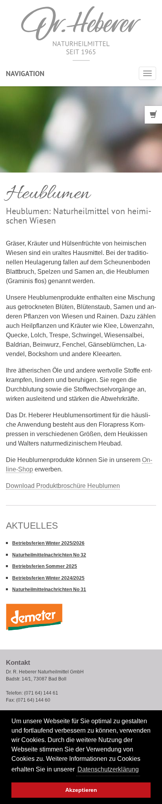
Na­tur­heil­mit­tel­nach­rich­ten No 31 (49, 589)
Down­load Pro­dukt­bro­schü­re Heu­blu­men (63, 485)
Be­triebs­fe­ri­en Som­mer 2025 (44, 566)
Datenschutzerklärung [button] (108, 769)
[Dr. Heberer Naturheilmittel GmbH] (81, 33)
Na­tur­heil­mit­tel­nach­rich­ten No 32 (49, 555)
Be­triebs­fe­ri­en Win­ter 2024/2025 (48, 578)
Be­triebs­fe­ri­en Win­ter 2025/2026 (48, 543)
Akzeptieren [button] (81, 790)
